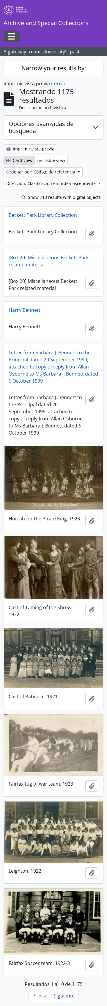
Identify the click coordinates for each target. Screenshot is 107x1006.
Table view (54, 160)
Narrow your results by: (53, 68)
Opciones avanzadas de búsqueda (41, 127)
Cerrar (58, 83)
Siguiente (64, 995)
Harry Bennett (24, 310)
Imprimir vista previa (33, 149)
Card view (22, 160)
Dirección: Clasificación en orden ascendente (51, 183)
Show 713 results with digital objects (64, 197)
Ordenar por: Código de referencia (41, 172)
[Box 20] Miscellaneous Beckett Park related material (49, 261)
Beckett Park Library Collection (43, 215)
